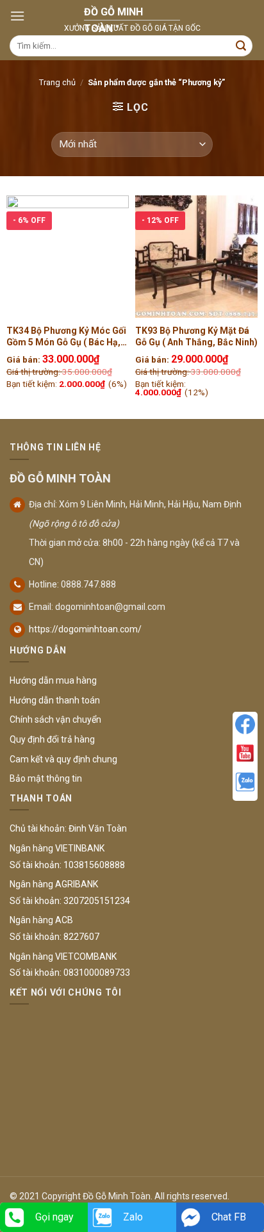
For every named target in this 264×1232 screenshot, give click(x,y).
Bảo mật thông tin (46, 778)
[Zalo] (245, 782)
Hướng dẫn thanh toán (55, 700)
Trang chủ (57, 82)
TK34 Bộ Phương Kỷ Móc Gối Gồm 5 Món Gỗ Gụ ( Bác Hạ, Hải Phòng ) (66, 336)
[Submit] (241, 46)
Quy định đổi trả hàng (52, 739)
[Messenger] (245, 724)
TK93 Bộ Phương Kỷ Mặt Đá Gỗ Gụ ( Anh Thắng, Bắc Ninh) (196, 336)
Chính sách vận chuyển (55, 719)
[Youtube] (245, 753)
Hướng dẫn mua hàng (53, 680)
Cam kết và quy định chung (63, 759)
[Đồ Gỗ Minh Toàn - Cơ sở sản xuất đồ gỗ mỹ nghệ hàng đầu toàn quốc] (132, 16)
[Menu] (17, 15)
